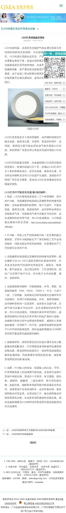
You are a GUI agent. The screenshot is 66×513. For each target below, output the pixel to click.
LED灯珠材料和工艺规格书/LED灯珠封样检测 (33, 430)
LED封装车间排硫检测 (22, 434)
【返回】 (33, 442)
